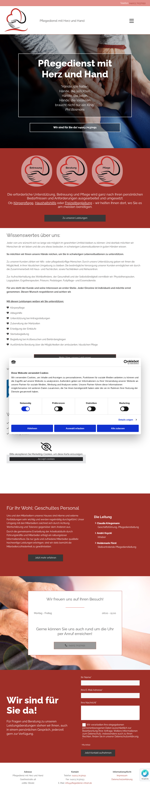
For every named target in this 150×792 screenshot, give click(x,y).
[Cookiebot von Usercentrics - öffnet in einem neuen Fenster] (126, 362)
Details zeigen (126, 419)
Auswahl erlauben (75, 428)
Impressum (122, 775)
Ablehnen (32, 428)
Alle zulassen (118, 428)
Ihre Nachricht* (89, 702)
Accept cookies (46, 459)
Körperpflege (23, 203)
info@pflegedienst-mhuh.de (78, 783)
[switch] (58, 408)
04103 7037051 (137, 3)
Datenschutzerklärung (122, 779)
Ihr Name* (86, 677)
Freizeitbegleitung (78, 203)
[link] (46, 446)
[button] (75, 127)
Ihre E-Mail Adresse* (92, 690)
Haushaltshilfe (45, 203)
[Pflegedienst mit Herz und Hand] (21, 19)
